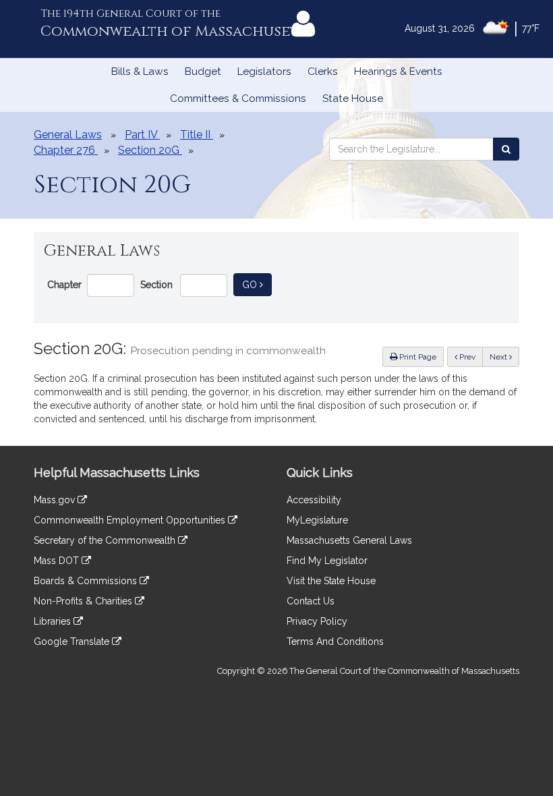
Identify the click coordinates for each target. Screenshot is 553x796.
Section (156, 284)
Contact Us (310, 601)
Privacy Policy (317, 621)
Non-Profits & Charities (84, 601)
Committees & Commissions (238, 98)
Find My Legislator (327, 560)
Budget (203, 71)
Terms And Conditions (335, 641)
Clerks (323, 71)
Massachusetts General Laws (349, 540)
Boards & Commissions (87, 580)
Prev (470, 356)
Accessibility (314, 499)
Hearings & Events (398, 71)
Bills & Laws (140, 71)
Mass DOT (58, 560)
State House (352, 98)
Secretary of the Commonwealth (106, 540)
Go (257, 284)
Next (499, 357)
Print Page (416, 357)
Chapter (64, 284)
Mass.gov (56, 499)
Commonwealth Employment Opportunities (131, 520)
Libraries (54, 621)
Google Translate (73, 641)
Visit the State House (331, 580)
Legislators (264, 71)
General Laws (68, 134)
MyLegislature (317, 520)
